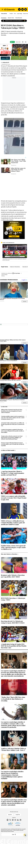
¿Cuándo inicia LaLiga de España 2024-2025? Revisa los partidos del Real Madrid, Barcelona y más (13, 620)
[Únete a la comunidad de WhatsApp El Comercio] (12, 42)
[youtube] (15, 794)
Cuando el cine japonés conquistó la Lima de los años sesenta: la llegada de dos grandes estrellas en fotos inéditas (12, 405)
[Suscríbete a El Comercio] (22, 9)
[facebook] (7, 794)
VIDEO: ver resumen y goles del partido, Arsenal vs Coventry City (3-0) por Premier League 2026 (14, 472)
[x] (10, 794)
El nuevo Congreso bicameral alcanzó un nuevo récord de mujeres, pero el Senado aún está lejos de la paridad (12, 419)
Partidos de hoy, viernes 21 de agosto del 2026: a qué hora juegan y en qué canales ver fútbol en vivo (13, 521)
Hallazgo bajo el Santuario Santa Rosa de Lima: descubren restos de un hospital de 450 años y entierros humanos (11, 385)
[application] (15, 228)
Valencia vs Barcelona (15, 243)
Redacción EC (6, 62)
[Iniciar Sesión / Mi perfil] (25, 9)
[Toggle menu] (2, 9)
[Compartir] (25, 42)
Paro (15, 13)
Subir (13, 809)
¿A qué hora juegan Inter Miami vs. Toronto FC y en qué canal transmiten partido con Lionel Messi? (12, 447)
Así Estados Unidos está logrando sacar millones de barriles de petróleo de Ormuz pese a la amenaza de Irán (12, 399)
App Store (10, 789)
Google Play (18, 789)
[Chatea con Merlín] (19, 9)
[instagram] (13, 794)
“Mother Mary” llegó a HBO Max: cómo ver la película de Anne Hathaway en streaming (13, 673)
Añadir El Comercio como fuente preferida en (13, 20)
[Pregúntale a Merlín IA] (25, 835)
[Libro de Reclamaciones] (18, 798)
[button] (14, 227)
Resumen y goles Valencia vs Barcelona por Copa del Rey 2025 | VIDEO (13, 550)
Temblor (11, 13)
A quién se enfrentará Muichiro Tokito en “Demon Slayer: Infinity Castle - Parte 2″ (13, 724)
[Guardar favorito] (22, 42)
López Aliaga (19, 13)
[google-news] (20, 794)
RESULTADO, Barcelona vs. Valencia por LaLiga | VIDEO (13, 573)
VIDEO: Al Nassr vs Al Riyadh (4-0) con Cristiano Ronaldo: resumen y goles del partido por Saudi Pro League (13, 497)
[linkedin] (18, 794)
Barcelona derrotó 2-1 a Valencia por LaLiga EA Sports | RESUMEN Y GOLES (12, 596)
